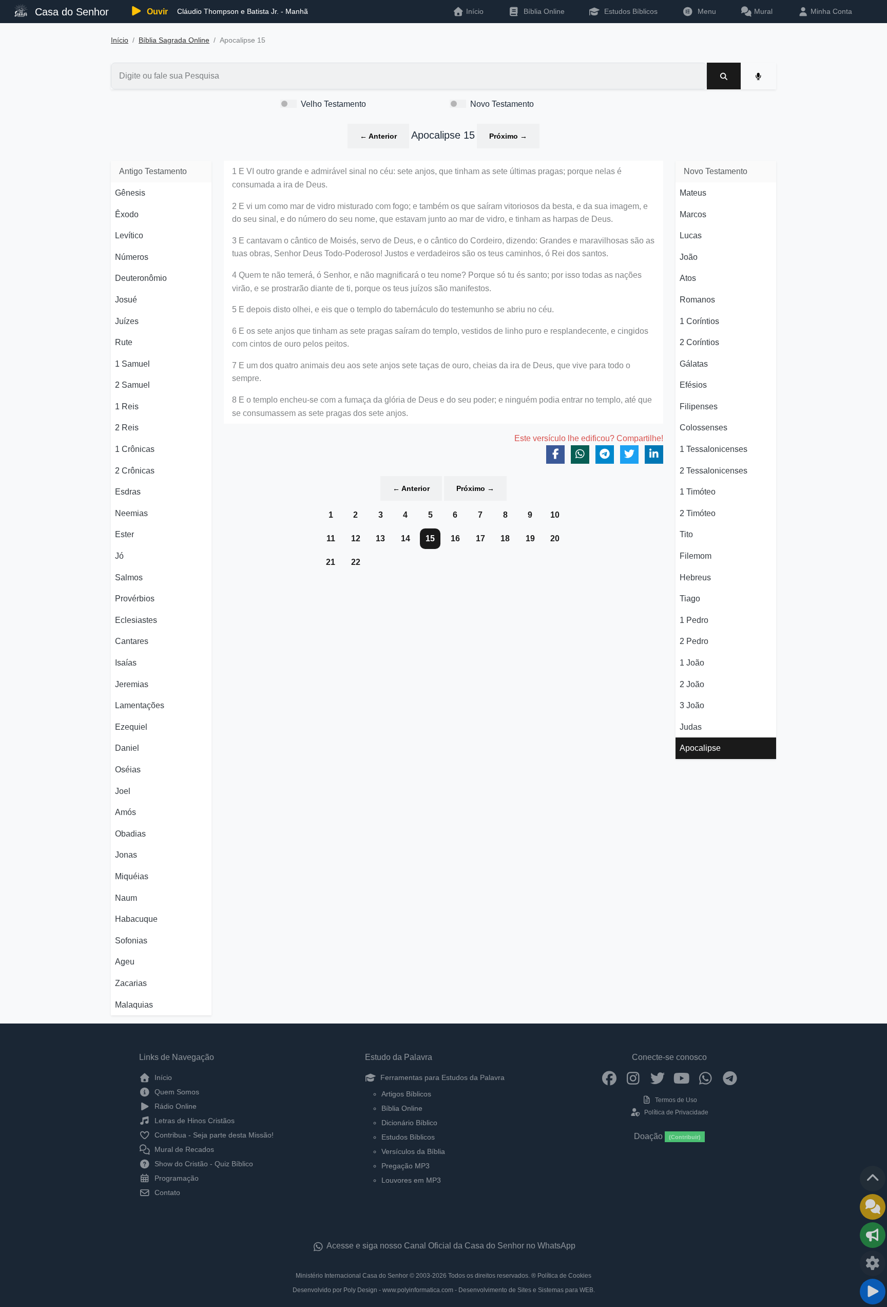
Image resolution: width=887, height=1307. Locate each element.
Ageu (124, 961)
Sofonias (131, 940)
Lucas (691, 235)
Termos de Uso (675, 1100)
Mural (762, 11)
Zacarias (131, 983)
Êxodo (127, 214)
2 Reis (127, 427)
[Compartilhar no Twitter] (629, 454)
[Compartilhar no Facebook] (555, 454)
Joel (122, 791)
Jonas (126, 854)
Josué (126, 299)
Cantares (131, 641)
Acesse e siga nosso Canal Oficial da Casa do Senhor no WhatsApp (450, 1245)
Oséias (128, 769)
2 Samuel (132, 385)
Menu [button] (704, 11)
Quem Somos (175, 1092)
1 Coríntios (699, 321)
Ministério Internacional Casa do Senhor (352, 1275)
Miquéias (131, 876)
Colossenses (703, 427)
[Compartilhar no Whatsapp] (580, 454)
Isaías (126, 662)
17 (480, 538)
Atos (688, 278)
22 (355, 562)
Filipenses (699, 406)
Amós (125, 812)
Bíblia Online (543, 11)
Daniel (127, 748)
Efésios (693, 385)
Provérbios (135, 598)
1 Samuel (132, 363)
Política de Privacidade (675, 1112)
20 (555, 538)
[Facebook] (609, 1077)
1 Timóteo (698, 491)
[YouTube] (681, 1077)
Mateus (693, 192)
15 (430, 538)
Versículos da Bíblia (413, 1151)
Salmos (129, 577)
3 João (692, 705)
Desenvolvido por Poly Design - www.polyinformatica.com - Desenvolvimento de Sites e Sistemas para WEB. (444, 1290)
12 (355, 538)
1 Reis (127, 406)
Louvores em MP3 (411, 1180)
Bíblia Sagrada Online (174, 40)
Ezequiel (131, 727)
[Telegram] (730, 1077)
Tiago (690, 598)
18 (505, 538)
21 (330, 562)
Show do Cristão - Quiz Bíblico (202, 1164)
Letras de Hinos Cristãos (193, 1120)
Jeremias (131, 684)
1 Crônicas (135, 449)
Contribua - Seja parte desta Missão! (213, 1135)
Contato (166, 1192)
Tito (686, 534)
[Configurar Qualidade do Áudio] (872, 1263)
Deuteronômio (141, 278)
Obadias (130, 833)
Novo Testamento (502, 104)
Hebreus (695, 577)
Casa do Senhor (70, 11)
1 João (692, 662)
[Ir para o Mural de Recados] (872, 1207)
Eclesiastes (136, 620)
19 (530, 538)
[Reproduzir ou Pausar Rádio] (872, 1291)
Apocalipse (700, 748)
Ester (124, 534)
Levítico (129, 235)
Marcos (693, 214)
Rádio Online (174, 1106)
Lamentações (139, 705)
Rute (123, 342)
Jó (119, 556)
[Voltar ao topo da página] (872, 1178)
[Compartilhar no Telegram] (604, 454)
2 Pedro (694, 641)
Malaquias (134, 1004)
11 (330, 538)
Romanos (697, 299)
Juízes (127, 321)
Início (119, 40)
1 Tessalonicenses (713, 449)
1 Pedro (694, 620)
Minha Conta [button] (830, 11)
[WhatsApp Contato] (706, 1077)
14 (405, 538)
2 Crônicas (135, 470)
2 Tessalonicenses (713, 470)
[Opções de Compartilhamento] (872, 1235)
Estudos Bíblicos (630, 11)
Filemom (695, 556)
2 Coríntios (699, 342)
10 (555, 514)
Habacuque (136, 919)
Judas (691, 727)
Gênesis (130, 192)
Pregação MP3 (405, 1166)
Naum (126, 898)
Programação (175, 1178)
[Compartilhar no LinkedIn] (654, 454)
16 (455, 538)
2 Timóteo (698, 513)
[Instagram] (633, 1077)
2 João (692, 684)
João (689, 257)
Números (131, 257)
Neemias (131, 513)
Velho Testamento (333, 104)
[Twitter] (657, 1077)
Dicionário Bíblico (409, 1123)
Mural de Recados (183, 1149)
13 (380, 538)
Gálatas (694, 363)
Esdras (128, 491)
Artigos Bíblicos (406, 1094)
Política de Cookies (564, 1275)
